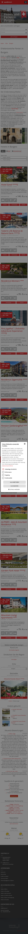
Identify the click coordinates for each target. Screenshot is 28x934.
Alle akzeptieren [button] (14, 482)
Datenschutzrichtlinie (7, 466)
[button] (14, 489)
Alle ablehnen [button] (14, 486)
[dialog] (14, 467)
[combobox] (24, 444)
